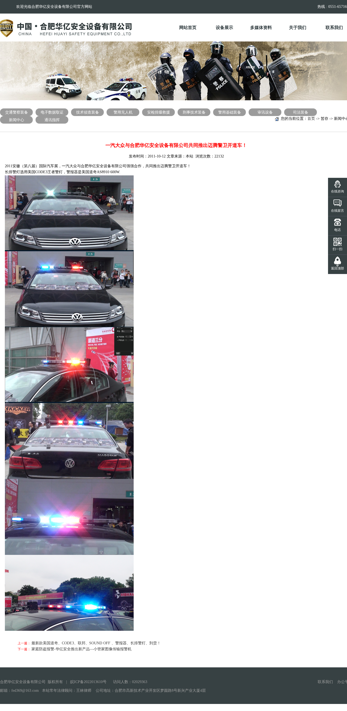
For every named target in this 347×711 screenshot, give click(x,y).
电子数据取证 (52, 112)
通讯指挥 (52, 120)
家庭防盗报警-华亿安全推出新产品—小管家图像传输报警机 (81, 649)
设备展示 (224, 27)
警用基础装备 (229, 112)
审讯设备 (265, 112)
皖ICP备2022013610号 (88, 682)
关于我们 (297, 27)
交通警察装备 (16, 112)
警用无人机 (123, 112)
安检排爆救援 (158, 112)
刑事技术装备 (194, 112)
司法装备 (300, 112)
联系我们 (325, 682)
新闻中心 (16, 120)
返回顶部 (337, 268)
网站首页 (188, 27)
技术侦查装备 (87, 112)
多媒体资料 (261, 27)
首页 (311, 119)
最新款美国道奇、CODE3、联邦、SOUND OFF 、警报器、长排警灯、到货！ (96, 643)
